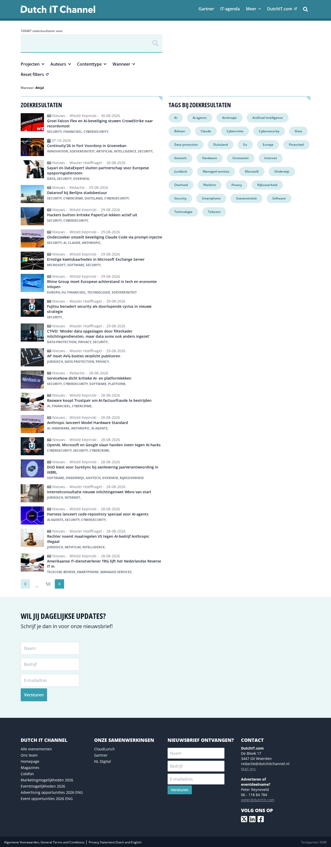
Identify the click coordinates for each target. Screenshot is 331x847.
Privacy (236, 185)
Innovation (240, 158)
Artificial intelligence (267, 118)
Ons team (29, 755)
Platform (209, 185)
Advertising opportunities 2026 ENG (52, 792)
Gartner (101, 755)
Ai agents (200, 118)
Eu (245, 144)
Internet (270, 158)
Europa (268, 144)
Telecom (214, 212)
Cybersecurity (269, 131)
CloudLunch (104, 748)
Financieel (296, 144)
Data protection (186, 144)
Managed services (216, 171)
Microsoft (252, 171)
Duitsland (220, 144)
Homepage (30, 761)
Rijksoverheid (267, 185)
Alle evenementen (36, 748)
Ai (175, 118)
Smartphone (211, 198)
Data (298, 131)
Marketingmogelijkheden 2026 (47, 779)
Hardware (209, 158)
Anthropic (229, 118)
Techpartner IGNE (314, 842)
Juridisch (180, 171)
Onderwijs (281, 171)
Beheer (179, 131)
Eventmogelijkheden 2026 (43, 786)
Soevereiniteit (246, 198)
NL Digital (102, 761)
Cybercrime (235, 131)
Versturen (34, 695)
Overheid (181, 185)
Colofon (27, 773)
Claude (206, 131)
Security (180, 198)
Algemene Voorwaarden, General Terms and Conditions (44, 842)
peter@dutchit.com (257, 799)
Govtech (180, 158)
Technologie (183, 212)
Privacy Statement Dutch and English (115, 842)
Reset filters (32, 74)
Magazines (30, 767)
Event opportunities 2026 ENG (47, 798)
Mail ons (248, 768)
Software (279, 198)
